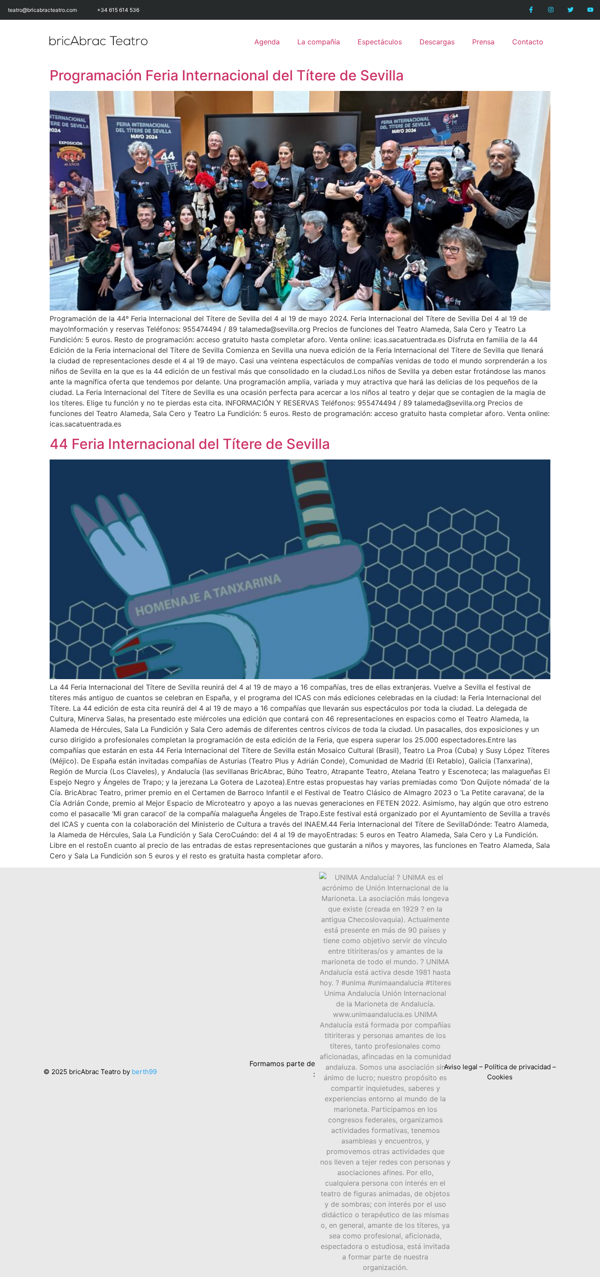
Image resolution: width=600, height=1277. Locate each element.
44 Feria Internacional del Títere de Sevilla (190, 443)
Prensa (483, 41)
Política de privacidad (517, 1067)
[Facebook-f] (531, 10)
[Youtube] (590, 10)
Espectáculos (380, 41)
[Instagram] (551, 10)
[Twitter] (570, 10)
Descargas (437, 41)
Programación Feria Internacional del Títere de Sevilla (227, 75)
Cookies (500, 1077)
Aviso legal (460, 1067)
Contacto (527, 41)
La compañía (318, 41)
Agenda (267, 41)
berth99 (144, 1071)
